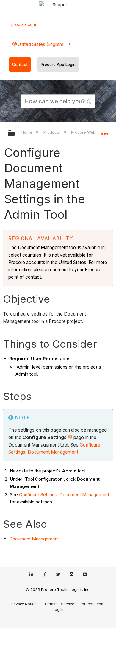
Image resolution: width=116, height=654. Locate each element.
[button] (89, 101)
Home (27, 132)
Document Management (34, 538)
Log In (58, 609)
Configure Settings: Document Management (64, 494)
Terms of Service (59, 604)
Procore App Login (58, 64)
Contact (20, 64)
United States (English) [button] (40, 44)
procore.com (23, 24)
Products (52, 132)
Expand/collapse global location (104, 131)
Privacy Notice (24, 604)
